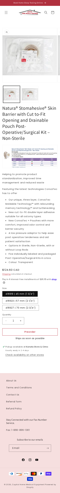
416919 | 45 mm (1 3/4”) (20, 293)
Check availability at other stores (24, 354)
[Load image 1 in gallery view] (11, 94)
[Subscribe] (47, 448)
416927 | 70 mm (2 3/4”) (21, 307)
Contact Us (12, 394)
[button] (6, 12)
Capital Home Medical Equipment (28, 484)
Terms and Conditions (19, 387)
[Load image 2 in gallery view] (30, 94)
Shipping (6, 274)
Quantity (6, 314)
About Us (11, 380)
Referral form (14, 401)
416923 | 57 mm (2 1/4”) (20, 300)
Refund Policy (14, 408)
